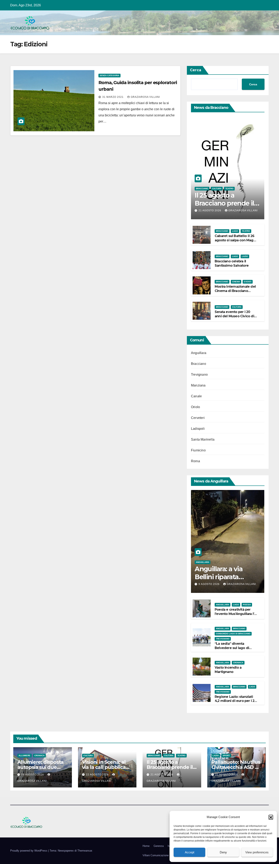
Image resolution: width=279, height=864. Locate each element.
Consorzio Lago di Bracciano (233, 633)
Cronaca (238, 662)
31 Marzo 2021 (113, 97)
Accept (189, 852)
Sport (226, 755)
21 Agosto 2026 (210, 210)
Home (146, 845)
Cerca (195, 70)
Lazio (245, 256)
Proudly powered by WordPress (29, 850)
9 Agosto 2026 (209, 584)
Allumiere (24, 755)
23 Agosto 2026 (33, 774)
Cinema (236, 282)
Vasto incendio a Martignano (228, 670)
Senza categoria (109, 75)
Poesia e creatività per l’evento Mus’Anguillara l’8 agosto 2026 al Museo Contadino (235, 616)
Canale (196, 396)
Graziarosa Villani (145, 97)
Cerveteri (198, 418)
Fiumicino (198, 450)
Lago (235, 231)
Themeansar (84, 850)
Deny (223, 852)
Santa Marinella (202, 439)
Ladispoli (198, 428)
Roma (195, 461)
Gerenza (159, 845)
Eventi (247, 282)
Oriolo (195, 407)
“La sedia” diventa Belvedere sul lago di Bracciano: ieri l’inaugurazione (232, 650)
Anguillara (198, 353)
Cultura (216, 188)
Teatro (229, 188)
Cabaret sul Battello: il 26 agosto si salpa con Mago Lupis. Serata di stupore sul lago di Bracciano (235, 242)
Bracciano (202, 188)
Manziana (198, 385)
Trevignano (199, 374)
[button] (271, 817)
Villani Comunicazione (156, 855)
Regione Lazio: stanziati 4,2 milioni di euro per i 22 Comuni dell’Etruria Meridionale (235, 703)
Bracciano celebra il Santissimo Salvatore (232, 263)
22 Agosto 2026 (97, 774)
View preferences (257, 852)
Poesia (247, 604)
